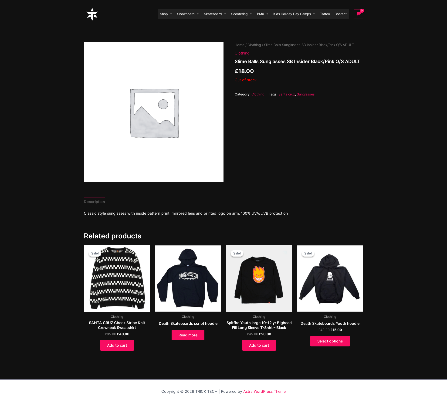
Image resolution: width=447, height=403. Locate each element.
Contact (341, 14)
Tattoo (325, 14)
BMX (260, 14)
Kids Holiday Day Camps (292, 14)
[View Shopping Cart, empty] (358, 14)
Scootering (239, 14)
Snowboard (186, 14)
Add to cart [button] (117, 345)
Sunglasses (306, 94)
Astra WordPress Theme (264, 391)
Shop (164, 14)
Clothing (254, 45)
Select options (330, 341)
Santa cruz (286, 94)
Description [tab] (94, 201)
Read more (188, 335)
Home (239, 45)
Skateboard (213, 14)
